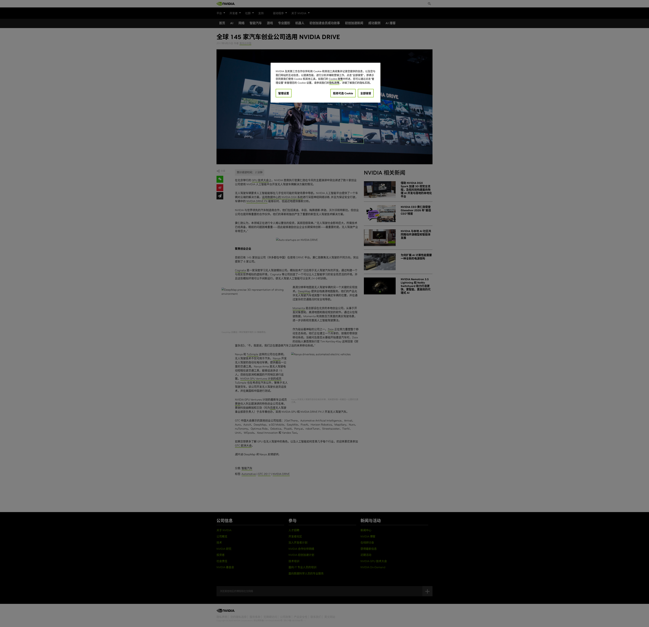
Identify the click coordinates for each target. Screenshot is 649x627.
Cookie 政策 (336, 78)
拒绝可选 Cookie (343, 93)
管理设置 (283, 93)
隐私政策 (334, 82)
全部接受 (365, 93)
